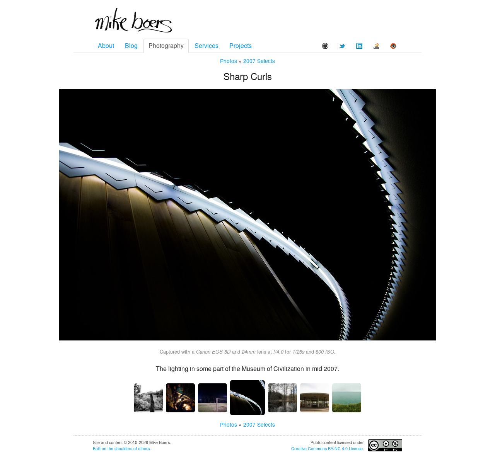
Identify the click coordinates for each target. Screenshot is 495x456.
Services (206, 45)
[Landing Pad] (314, 398)
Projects (240, 45)
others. (144, 448)
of (135, 448)
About (106, 45)
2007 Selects (259, 61)
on (104, 448)
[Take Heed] (346, 398)
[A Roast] (180, 398)
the (110, 448)
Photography (166, 45)
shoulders (123, 448)
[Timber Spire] (148, 398)
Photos (228, 61)
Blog (131, 45)
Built (97, 448)
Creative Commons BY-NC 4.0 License (327, 448)
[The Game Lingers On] (212, 398)
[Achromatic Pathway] (282, 398)
